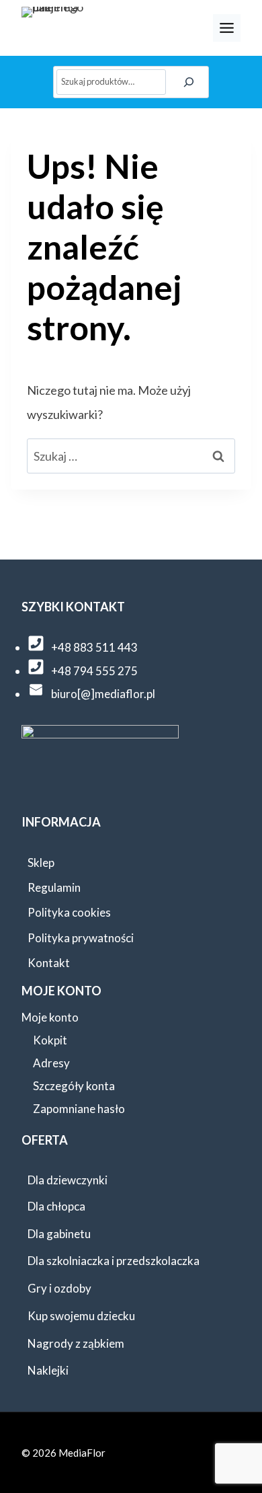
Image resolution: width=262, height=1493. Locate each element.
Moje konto (50, 1017)
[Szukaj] (189, 82)
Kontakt (49, 963)
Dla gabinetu (59, 1234)
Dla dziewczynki (67, 1180)
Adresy (51, 1063)
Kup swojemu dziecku (81, 1316)
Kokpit (50, 1040)
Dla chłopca (56, 1206)
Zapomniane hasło (79, 1109)
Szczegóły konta (74, 1086)
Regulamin (54, 887)
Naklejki (48, 1370)
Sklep (41, 862)
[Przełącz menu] (227, 28)
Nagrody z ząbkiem (76, 1343)
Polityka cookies (69, 912)
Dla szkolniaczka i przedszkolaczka (114, 1261)
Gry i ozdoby (59, 1288)
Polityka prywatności (81, 938)
